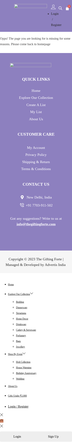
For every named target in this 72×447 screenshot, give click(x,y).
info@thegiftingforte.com (36, 224)
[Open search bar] (60, 8)
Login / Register (18, 406)
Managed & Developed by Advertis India (36, 265)
